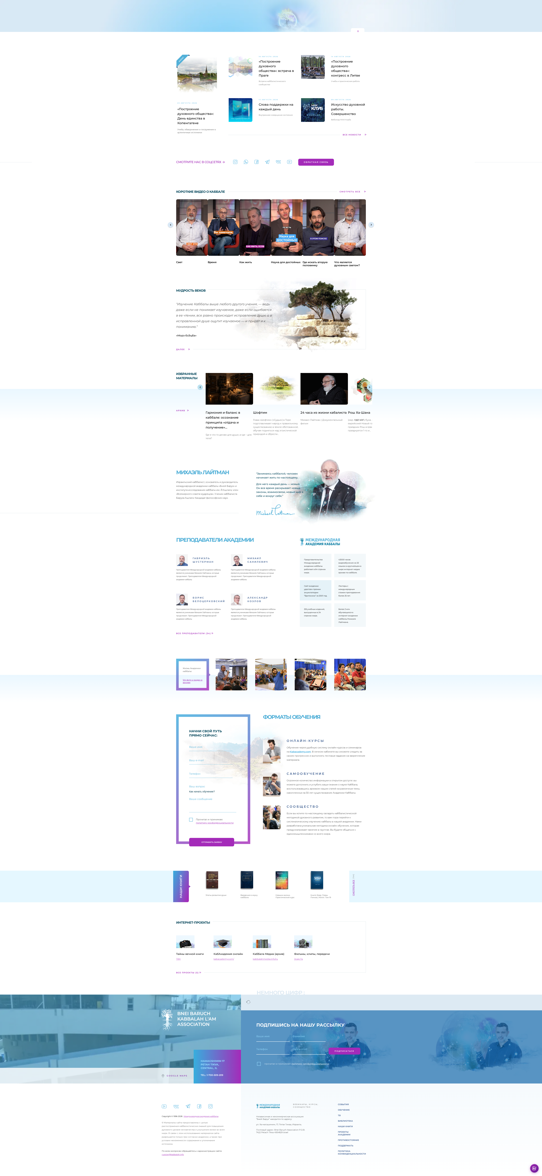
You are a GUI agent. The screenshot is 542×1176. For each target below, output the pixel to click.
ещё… (238, 595)
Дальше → (271, 603)
